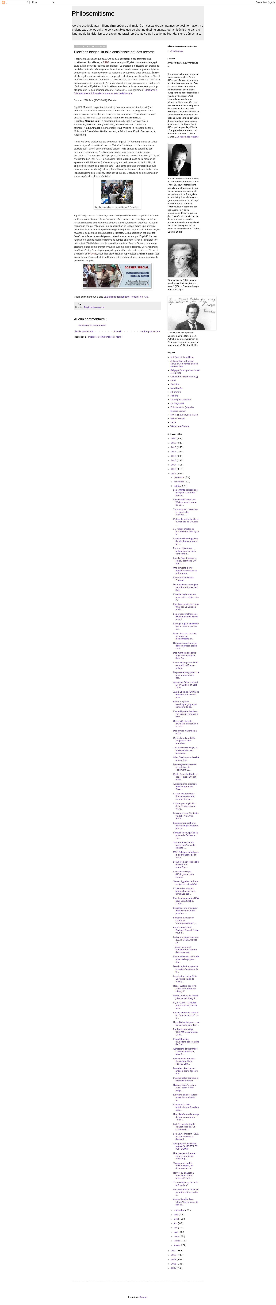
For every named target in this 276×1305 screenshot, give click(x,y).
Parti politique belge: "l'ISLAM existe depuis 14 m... (185, 1032)
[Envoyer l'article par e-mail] (79, 304)
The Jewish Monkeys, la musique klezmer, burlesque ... (185, 750)
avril (176, 1232)
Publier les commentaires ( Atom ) (105, 336)
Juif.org (174, 395)
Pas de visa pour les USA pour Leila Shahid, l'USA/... (186, 901)
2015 (174, 460)
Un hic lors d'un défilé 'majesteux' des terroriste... (184, 741)
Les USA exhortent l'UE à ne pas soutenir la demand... (186, 1136)
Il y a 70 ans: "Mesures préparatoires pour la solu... (185, 1005)
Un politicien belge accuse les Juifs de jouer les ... (186, 1023)
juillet (177, 1219)
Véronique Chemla (179, 426)
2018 (174, 447)
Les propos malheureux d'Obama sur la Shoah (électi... (185, 617)
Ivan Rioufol (176, 388)
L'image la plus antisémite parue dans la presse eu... (186, 626)
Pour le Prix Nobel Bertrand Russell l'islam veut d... (186, 930)
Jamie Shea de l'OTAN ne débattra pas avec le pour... (186, 695)
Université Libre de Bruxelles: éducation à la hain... (185, 724)
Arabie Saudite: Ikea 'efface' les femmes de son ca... (185, 1202)
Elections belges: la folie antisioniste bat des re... (185, 1097)
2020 (174, 438)
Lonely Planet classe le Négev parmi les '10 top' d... (184, 561)
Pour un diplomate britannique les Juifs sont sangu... (184, 551)
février (177, 1240)
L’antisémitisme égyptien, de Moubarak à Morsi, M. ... (186, 541)
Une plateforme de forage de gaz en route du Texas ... (186, 1117)
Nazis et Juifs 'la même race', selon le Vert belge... (184, 1088)
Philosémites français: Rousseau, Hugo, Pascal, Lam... (184, 1061)
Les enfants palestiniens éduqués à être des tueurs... (185, 493)
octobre (178, 486)
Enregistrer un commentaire (92, 325)
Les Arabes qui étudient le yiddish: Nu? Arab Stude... (186, 816)
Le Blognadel (177, 403)
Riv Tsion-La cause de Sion (184, 414)
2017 (174, 451)
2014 (174, 464)
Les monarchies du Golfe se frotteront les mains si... (186, 1192)
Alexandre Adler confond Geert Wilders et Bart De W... (185, 685)
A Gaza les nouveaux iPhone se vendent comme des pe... (184, 796)
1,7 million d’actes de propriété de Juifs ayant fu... (186, 532)
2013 (174, 469)
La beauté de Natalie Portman (183, 579)
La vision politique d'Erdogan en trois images (183, 874)
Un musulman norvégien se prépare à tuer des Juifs (185, 587)
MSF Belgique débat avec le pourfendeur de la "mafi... (186, 855)
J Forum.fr (175, 392)
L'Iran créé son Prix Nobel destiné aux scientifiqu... (186, 865)
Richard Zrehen (178, 411)
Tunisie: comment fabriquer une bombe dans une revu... (185, 950)
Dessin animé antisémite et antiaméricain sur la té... (185, 969)
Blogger (143, 1297)
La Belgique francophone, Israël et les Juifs (126, 296)
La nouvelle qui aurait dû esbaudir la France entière (185, 665)
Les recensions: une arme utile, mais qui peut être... (186, 959)
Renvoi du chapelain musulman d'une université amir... (183, 1176)
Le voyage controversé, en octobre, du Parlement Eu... (185, 767)
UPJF (173, 422)
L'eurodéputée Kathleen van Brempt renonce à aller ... (185, 714)
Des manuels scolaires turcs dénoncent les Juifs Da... (184, 655)
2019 (174, 443)
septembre (179, 1210)
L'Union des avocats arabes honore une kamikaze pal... (184, 891)
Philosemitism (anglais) (182, 407)
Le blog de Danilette (180, 399)
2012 (174, 473)
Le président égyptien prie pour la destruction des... (186, 675)
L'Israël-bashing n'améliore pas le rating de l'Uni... (186, 1042)
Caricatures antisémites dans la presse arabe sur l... (185, 646)
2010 (174, 1255)
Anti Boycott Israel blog (182, 357)
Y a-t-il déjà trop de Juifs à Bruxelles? (185, 1183)
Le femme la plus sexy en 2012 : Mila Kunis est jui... (186, 940)
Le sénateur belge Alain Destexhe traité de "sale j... (185, 979)
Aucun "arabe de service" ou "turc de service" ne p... (186, 1015)
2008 (174, 1263)
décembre (179, 477)
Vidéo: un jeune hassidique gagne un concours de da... (185, 704)
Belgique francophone (94, 307)
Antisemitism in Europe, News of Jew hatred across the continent (184, 364)
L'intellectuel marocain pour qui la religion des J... (186, 597)
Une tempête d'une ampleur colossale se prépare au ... (185, 570)
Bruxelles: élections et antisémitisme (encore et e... (185, 1071)
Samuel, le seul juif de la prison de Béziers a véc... (185, 835)
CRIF (173, 380)
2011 (173, 1250)
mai (176, 1227)
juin (176, 1223)
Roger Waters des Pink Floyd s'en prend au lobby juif (184, 989)
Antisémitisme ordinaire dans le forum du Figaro (185, 787)
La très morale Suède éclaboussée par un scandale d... (184, 1127)
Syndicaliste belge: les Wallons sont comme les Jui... (184, 502)
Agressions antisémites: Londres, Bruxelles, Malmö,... (185, 1051)
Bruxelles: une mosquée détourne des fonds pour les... (185, 911)
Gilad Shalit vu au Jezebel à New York (186, 758)
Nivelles (93, 253)
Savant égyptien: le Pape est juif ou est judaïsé (185, 882)
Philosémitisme (93, 13)
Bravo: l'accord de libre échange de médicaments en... (184, 636)
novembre (179, 481)
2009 (174, 1259)
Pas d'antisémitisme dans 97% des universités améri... (186, 607)
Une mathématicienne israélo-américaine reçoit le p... (184, 1156)
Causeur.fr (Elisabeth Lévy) (184, 376)
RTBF (106, 62)
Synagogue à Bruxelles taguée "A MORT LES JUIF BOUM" (185, 1146)
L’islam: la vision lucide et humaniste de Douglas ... (186, 522)
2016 (174, 456)
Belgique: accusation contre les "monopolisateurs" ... (184, 920)
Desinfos (174, 384)
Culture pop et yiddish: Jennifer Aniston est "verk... (184, 806)
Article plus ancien (150, 331)
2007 (174, 1268)
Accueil (117, 331)
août (176, 1214)
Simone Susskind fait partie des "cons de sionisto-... (184, 845)
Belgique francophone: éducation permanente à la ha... (185, 826)
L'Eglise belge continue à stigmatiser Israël (185, 1079)
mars (177, 1236)
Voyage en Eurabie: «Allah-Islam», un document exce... (183, 1166)
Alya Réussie (177, 51)
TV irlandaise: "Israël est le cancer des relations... (185, 512)
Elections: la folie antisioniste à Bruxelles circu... (186, 1107)
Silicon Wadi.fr (177, 418)
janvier (177, 1245)
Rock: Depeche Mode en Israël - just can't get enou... (185, 777)
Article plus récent (84, 331)
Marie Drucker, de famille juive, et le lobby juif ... (185, 997)
